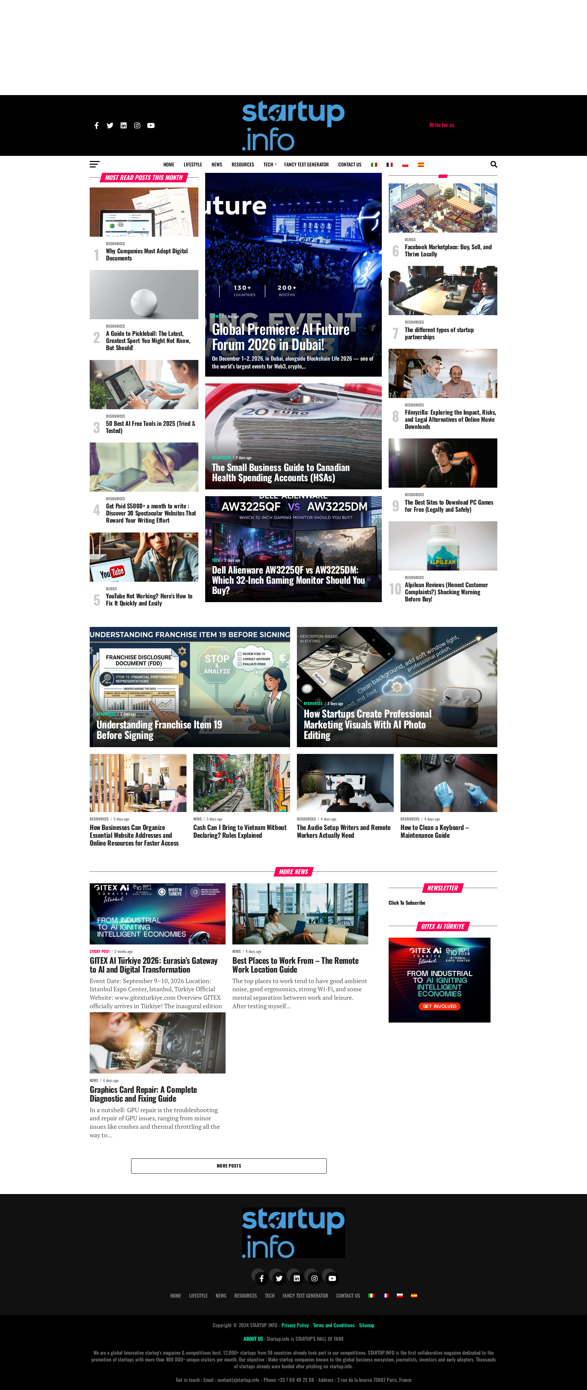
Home (168, 164)
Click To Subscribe (407, 902)
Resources (243, 164)
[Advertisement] (293, 47)
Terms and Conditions (334, 1325)
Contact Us (349, 164)
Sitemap (366, 1325)
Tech (268, 164)
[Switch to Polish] (405, 165)
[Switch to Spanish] (421, 165)
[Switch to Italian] (374, 165)
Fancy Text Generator (306, 164)
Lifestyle (193, 164)
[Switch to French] (390, 165)
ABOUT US (254, 1338)
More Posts (229, 1165)
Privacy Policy (296, 1325)
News (217, 164)
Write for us (441, 125)
